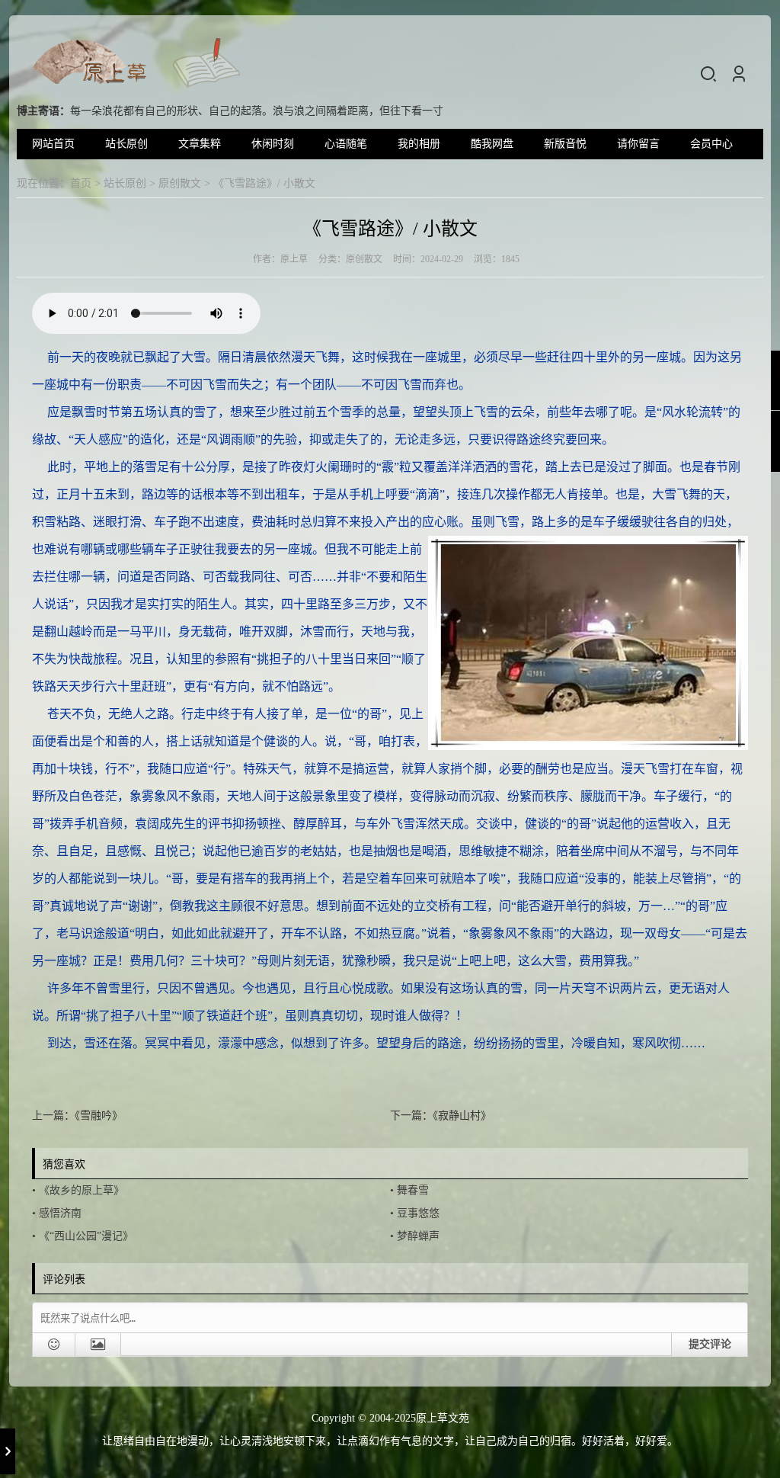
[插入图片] (98, 1344)
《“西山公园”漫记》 (86, 1236)
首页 (80, 183)
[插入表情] (54, 1344)
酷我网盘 (492, 143)
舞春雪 (413, 1190)
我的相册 (419, 143)
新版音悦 (565, 143)
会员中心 (711, 143)
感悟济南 (60, 1213)
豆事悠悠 (418, 1213)
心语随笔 (345, 143)
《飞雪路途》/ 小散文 (390, 229)
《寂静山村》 (462, 1115)
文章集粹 (199, 143)
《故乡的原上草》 (81, 1190)
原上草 (294, 259)
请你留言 (638, 143)
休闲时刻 (272, 143)
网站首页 (53, 143)
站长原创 (126, 143)
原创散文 (179, 183)
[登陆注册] (739, 74)
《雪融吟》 (99, 1115)
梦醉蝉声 (418, 1236)
